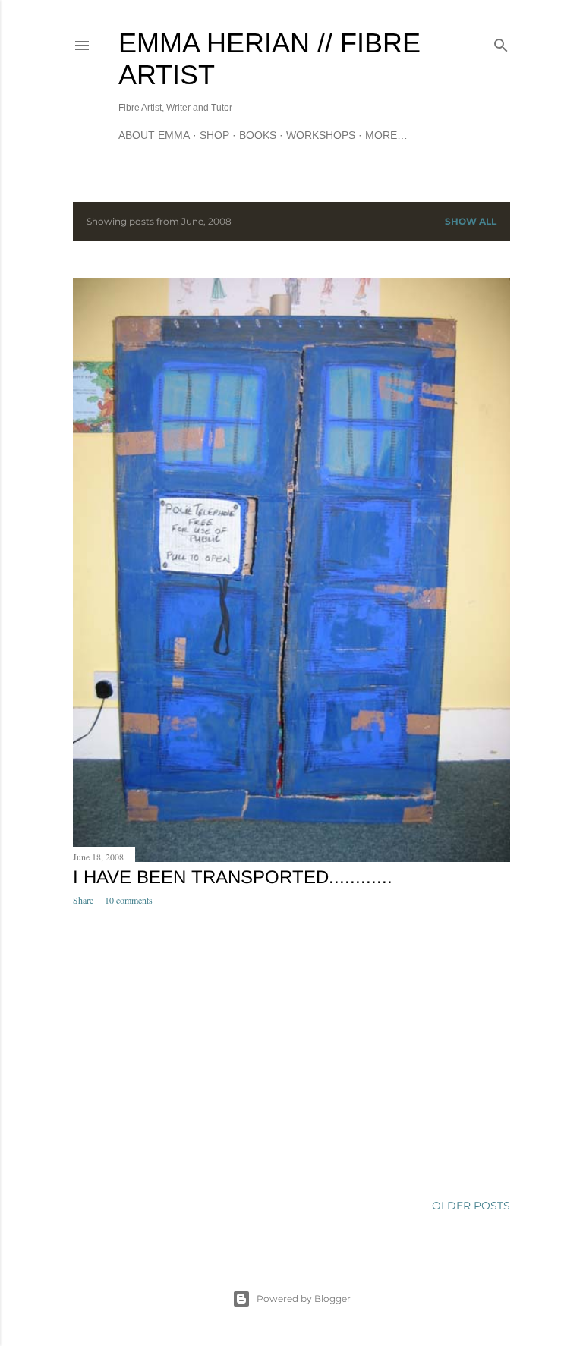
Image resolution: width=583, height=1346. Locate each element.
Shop (214, 135)
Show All (470, 221)
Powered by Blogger (304, 1298)
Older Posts (471, 1205)
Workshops (320, 135)
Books (257, 135)
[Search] (501, 42)
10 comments (129, 900)
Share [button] (83, 900)
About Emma (154, 135)
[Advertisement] (291, 1050)
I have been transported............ (232, 876)
